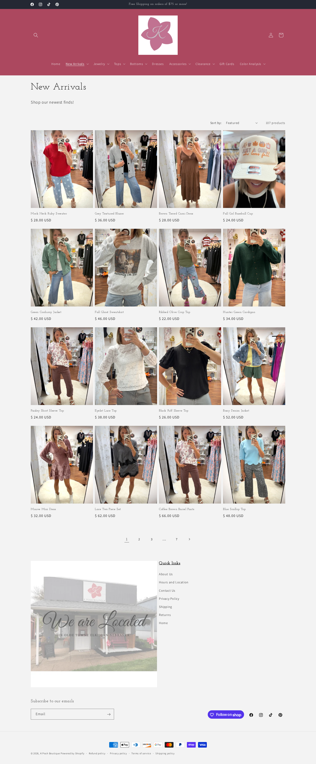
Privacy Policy (169, 599)
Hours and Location (174, 582)
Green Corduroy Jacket (46, 312)
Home (163, 623)
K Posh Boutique (50, 753)
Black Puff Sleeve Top (174, 410)
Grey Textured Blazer (109, 213)
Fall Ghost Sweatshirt (109, 312)
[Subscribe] (109, 714)
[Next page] (189, 539)
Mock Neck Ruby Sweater (49, 213)
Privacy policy (118, 753)
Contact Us (167, 590)
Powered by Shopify (72, 753)
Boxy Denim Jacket (236, 410)
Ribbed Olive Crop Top (174, 312)
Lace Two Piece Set (108, 509)
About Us (166, 574)
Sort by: (215, 123)
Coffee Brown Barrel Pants (176, 509)
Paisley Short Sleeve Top (47, 410)
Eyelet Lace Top (106, 410)
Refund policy (97, 753)
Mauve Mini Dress (43, 509)
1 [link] (127, 539)
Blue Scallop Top (234, 509)
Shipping (165, 607)
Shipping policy (165, 753)
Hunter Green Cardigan (239, 312)
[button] (36, 35)
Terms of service (141, 753)
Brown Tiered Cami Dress (176, 213)
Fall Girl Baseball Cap (238, 213)
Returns (165, 615)
